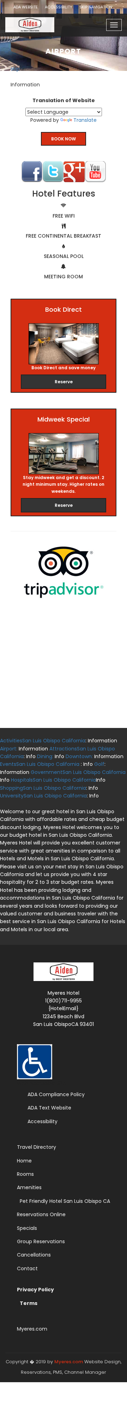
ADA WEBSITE (25, 7)
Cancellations (34, 1254)
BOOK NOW (63, 139)
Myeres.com (32, 1328)
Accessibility (43, 1121)
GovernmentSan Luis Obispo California (78, 772)
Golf (99, 764)
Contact (27, 1268)
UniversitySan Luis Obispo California (43, 795)
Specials (27, 1228)
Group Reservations (41, 1241)
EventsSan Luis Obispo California (39, 764)
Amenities (29, 1187)
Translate (85, 120)
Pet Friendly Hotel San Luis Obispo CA (65, 1201)
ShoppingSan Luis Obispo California (43, 787)
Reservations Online (41, 1214)
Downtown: (79, 756)
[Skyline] (37, 22)
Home (24, 1160)
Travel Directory (36, 1147)
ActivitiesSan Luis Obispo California (42, 740)
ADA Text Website (49, 1107)
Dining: (45, 756)
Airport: (9, 748)
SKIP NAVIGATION (95, 7)
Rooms (25, 1174)
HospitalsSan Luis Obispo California (53, 779)
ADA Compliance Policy (56, 1094)
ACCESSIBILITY (58, 7)
